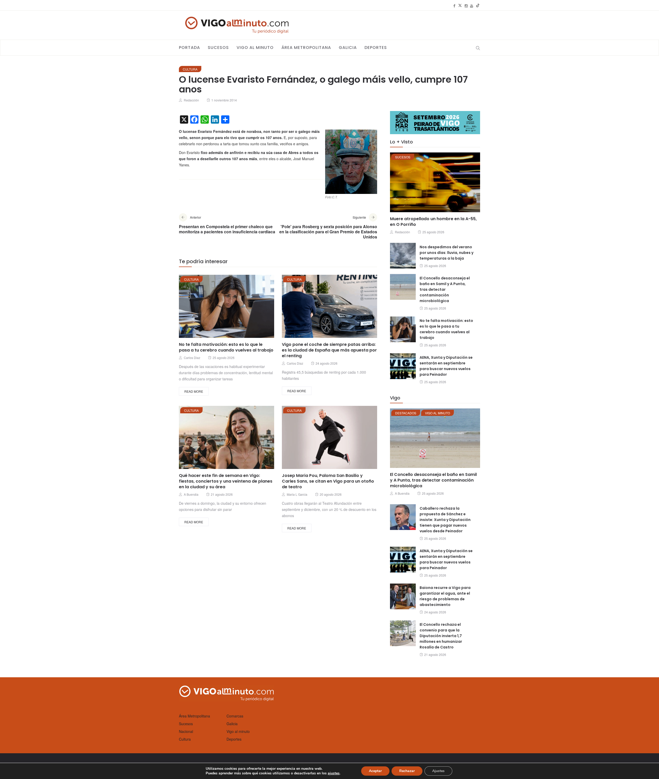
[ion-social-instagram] (466, 6)
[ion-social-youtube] (471, 6)
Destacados (405, 413)
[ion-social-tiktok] (477, 5)
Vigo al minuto (255, 47)
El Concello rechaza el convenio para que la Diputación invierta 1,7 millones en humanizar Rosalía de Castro (441, 636)
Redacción (191, 100)
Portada (189, 47)
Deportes (376, 47)
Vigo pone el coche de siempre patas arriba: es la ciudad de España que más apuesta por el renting (329, 350)
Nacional (186, 731)
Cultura (190, 69)
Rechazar (407, 770)
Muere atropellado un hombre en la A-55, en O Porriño (433, 221)
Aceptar (375, 770)
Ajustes (438, 770)
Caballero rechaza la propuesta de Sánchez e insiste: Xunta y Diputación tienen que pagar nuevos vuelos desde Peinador (445, 520)
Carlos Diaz (192, 357)
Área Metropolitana (306, 47)
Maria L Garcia (297, 494)
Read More (193, 391)
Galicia (348, 47)
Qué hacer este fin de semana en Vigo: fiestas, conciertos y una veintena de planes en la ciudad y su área (225, 481)
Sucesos (218, 47)
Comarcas (235, 715)
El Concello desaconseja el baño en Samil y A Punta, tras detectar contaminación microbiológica (445, 289)
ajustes (334, 773)
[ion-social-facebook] (454, 6)
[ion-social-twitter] (460, 5)
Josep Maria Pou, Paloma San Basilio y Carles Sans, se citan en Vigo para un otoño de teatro (328, 481)
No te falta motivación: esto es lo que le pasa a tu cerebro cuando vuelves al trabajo (226, 347)
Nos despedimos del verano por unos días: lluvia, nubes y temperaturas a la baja (446, 252)
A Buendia (191, 494)
